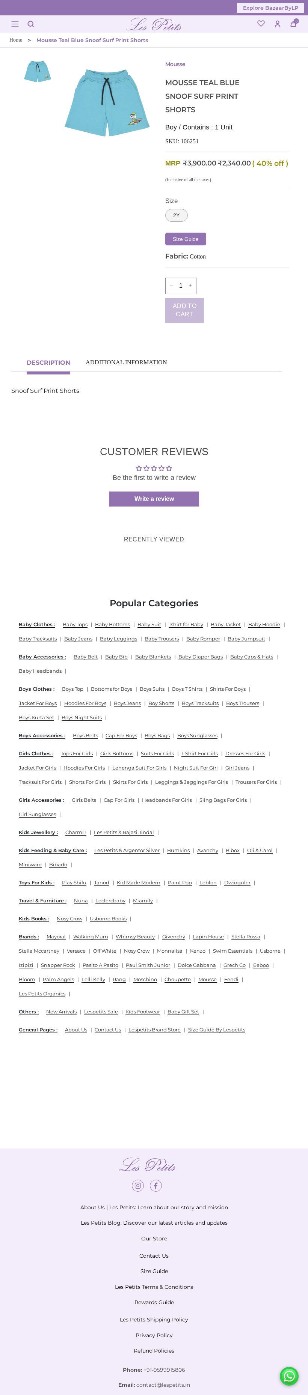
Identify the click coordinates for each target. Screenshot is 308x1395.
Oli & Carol (260, 850)
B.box (233, 850)
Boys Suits (152, 689)
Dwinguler (237, 882)
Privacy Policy (154, 1335)
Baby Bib (116, 657)
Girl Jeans (237, 768)
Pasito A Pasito (100, 965)
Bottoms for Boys (111, 689)
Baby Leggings (118, 639)
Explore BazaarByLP (270, 8)
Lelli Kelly (93, 979)
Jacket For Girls (37, 768)
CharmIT (75, 832)
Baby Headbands (40, 671)
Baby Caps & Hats (251, 657)
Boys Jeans (127, 703)
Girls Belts (84, 800)
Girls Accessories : (41, 800)
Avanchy (207, 850)
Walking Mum (90, 937)
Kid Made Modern (138, 882)
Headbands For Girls (167, 800)
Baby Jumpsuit (246, 639)
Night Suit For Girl (196, 768)
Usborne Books (108, 918)
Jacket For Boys (38, 703)
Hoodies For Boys (85, 703)
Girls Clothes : (36, 753)
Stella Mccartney (39, 951)
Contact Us (108, 1030)
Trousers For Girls (256, 782)
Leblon (208, 882)
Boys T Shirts (187, 689)
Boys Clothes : (36, 689)
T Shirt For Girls (199, 753)
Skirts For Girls (130, 782)
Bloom (27, 979)
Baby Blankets (153, 657)
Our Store (154, 1238)
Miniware (30, 864)
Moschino (145, 979)
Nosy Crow (69, 918)
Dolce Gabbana (197, 965)
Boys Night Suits (82, 717)
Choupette (178, 979)
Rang (119, 979)
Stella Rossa (245, 937)
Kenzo (197, 951)
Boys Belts (85, 735)
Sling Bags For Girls (223, 800)
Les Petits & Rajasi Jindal (124, 832)
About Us (76, 1030)
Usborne (270, 951)
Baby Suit (149, 624)
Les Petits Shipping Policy (154, 1319)
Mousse (175, 65)
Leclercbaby (110, 900)
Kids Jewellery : (38, 832)
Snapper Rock (58, 965)
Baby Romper (203, 639)
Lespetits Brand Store (154, 1030)
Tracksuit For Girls (40, 782)
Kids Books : (34, 918)
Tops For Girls (77, 753)
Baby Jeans (78, 639)
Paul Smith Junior (148, 965)
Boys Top (72, 689)
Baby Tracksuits (38, 639)
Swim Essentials (232, 951)
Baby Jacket (226, 624)
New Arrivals (61, 1012)
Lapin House (208, 937)
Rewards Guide (154, 1302)
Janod (101, 882)
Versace (76, 951)
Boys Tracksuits (200, 703)
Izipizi (26, 965)
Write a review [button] (154, 499)
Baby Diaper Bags (200, 657)
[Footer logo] (147, 1164)
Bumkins (178, 850)
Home (15, 40)
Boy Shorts (161, 703)
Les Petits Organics (42, 994)
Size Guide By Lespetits (216, 1030)
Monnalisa (170, 951)
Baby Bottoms (112, 624)
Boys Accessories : (42, 735)
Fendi (231, 979)
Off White (104, 951)
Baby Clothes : (37, 624)
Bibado (58, 864)
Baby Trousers (162, 639)
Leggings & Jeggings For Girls (191, 782)
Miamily (143, 900)
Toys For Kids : (36, 882)
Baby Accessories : (42, 657)
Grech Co (234, 965)
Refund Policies (154, 1350)
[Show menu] (15, 24)
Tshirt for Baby (186, 624)
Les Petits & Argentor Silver (127, 850)
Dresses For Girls (245, 753)
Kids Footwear (142, 1012)
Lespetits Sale (101, 1012)
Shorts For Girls (87, 782)
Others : (29, 1012)
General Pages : (38, 1030)
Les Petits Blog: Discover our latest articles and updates (154, 1222)
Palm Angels (58, 979)
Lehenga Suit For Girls (139, 768)
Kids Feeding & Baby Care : (53, 850)
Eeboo (261, 965)
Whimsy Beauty (135, 937)
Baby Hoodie (264, 624)
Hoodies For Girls (84, 768)
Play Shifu (74, 882)
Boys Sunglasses (197, 735)
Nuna (81, 900)
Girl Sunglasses (37, 814)
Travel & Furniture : (42, 900)
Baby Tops (75, 624)
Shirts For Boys (228, 689)
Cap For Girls (119, 800)
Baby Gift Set (183, 1012)
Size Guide (186, 239)
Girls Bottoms (116, 753)
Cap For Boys (121, 735)
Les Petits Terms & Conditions (154, 1287)
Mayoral (56, 937)
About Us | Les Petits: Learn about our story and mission (154, 1207)
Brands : (29, 937)
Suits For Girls (157, 753)
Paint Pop (180, 882)
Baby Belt (86, 657)
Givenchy (173, 937)
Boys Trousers (242, 703)
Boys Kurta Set (36, 717)
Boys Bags (157, 735)
